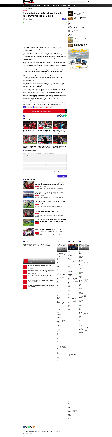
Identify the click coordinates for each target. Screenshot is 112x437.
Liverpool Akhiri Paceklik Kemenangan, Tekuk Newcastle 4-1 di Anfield (28, 132)
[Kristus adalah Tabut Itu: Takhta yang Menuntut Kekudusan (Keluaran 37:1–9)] (70, 18)
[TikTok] (31, 427)
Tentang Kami (26, 431)
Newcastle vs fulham (39, 107)
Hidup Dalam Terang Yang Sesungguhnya (80, 13)
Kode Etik (33, 431)
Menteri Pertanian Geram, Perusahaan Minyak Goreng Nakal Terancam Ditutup (40, 281)
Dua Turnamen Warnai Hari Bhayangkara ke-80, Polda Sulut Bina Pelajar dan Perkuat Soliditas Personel (50, 220)
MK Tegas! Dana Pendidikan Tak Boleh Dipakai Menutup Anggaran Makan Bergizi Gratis (75, 259)
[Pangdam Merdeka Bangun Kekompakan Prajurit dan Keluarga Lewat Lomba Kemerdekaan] (58, 346)
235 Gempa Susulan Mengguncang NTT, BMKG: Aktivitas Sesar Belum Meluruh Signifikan (63, 275)
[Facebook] (58, 115)
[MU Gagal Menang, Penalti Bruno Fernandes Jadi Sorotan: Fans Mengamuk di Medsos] (45, 125)
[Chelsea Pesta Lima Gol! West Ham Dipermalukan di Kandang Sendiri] (60, 139)
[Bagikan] (65, 19)
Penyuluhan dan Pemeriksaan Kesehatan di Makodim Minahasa (86, 314)
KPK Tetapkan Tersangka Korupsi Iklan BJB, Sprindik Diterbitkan (40, 266)
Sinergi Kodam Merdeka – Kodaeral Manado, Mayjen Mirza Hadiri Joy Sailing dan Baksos (64, 321)
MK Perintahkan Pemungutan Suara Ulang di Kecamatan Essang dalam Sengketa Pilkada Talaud (41, 271)
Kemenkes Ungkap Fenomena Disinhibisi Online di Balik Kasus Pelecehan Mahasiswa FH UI (75, 411)
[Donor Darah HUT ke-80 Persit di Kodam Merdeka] (81, 329)
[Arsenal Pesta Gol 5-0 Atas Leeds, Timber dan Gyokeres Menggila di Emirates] (30, 139)
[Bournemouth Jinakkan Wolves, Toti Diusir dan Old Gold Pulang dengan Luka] (60, 125)
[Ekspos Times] (38, 2)
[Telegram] (63, 115)
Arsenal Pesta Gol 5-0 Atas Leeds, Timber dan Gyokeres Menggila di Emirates (29, 146)
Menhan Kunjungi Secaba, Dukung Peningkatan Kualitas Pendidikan (75, 299)
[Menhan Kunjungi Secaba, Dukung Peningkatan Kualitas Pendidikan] (69, 300)
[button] (85, 2)
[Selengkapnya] (88, 8)
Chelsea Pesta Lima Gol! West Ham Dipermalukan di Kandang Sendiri (59, 146)
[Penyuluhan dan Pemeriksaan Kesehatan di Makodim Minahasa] (80, 314)
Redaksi (51, 431)
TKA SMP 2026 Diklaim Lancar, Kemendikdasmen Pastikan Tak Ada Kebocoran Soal (73, 355)
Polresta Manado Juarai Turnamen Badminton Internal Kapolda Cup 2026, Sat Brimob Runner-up (49, 230)
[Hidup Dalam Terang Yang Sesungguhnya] (70, 13)
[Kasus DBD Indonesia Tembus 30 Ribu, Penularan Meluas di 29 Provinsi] (81, 297)
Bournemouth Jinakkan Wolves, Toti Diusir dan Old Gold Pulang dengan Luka (59, 132)
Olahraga (25, 10)
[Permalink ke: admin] (24, 19)
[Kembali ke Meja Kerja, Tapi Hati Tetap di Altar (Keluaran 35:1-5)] (70, 45)
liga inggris (30, 107)
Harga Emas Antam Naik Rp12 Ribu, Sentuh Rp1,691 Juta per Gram (41, 276)
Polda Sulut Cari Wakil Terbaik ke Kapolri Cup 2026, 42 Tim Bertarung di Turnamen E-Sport (50, 193)
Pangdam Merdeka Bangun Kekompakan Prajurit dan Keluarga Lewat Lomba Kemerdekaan (63, 345)
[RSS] (34, 427)
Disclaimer (57, 431)
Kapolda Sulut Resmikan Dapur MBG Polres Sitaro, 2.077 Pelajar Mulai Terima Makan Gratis (75, 279)
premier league (49, 107)
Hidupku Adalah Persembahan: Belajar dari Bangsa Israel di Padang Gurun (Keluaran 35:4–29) (81, 39)
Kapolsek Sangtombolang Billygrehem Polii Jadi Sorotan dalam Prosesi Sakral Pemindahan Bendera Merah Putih (63, 254)
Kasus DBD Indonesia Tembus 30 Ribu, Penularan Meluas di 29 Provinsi (86, 296)
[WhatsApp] (65, 115)
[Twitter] (60, 115)
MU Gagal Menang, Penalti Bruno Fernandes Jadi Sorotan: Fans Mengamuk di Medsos (44, 132)
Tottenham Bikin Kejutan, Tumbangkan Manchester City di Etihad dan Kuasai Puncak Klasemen (44, 146)
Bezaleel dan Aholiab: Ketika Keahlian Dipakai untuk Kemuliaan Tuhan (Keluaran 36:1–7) (80, 28)
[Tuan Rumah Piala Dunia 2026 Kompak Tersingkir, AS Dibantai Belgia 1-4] (28, 204)
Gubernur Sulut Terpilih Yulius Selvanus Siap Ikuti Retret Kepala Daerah (41, 286)
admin (27, 18)
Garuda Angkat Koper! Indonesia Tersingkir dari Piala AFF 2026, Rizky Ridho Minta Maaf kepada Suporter (50, 183)
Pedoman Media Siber (43, 431)
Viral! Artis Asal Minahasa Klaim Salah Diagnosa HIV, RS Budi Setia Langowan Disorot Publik (86, 260)
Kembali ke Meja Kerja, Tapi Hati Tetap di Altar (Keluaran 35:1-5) (81, 45)
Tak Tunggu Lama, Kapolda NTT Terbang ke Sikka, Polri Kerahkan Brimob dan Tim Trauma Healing (64, 303)
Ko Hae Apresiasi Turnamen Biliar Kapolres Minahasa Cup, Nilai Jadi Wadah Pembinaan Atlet (50, 210)
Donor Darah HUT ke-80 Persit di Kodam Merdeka (87, 328)
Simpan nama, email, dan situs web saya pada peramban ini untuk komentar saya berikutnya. (43, 172)
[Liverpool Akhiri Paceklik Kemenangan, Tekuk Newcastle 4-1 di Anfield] (30, 125)
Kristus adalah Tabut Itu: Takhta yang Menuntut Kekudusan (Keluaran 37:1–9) (81, 18)
